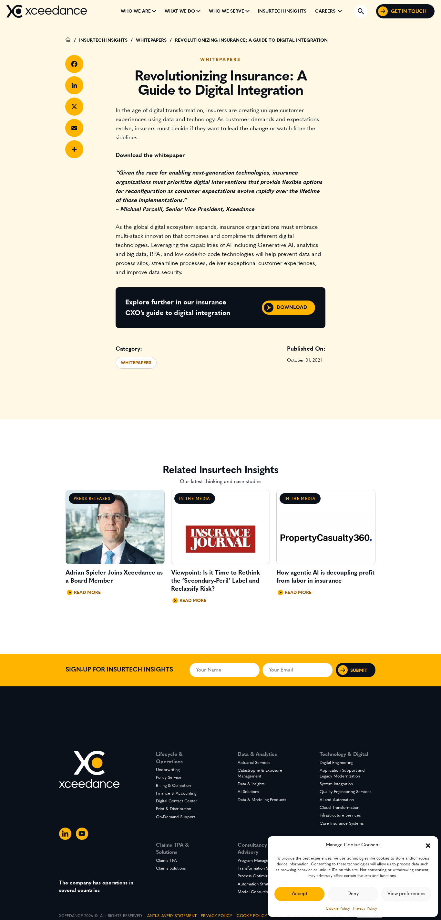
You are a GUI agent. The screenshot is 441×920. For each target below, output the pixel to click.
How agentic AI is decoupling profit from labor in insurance (325, 577)
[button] (428, 845)
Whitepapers (220, 60)
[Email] (74, 128)
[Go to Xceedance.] (68, 40)
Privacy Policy (365, 908)
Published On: (306, 349)
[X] (74, 107)
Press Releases (92, 499)
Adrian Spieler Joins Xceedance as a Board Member (114, 577)
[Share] (74, 149)
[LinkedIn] (74, 85)
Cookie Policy (338, 908)
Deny (353, 893)
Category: (129, 349)
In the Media (194, 499)
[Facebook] (74, 64)
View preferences (406, 893)
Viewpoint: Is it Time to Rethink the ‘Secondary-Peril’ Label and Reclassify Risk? (215, 581)
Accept (299, 893)
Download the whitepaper (150, 155)
